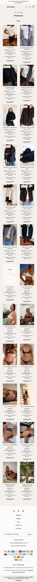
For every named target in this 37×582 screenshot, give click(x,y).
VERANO (18, 518)
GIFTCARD (18, 528)
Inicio (15, 12)
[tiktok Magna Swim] (23, 511)
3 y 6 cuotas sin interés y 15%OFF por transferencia (18, 2)
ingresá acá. (30, 570)
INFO (18, 522)
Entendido (18, 580)
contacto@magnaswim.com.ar (18, 543)
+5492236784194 (18, 540)
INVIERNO (18, 515)
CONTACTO (18, 525)
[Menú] (27, 7)
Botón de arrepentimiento (18, 572)
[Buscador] (30, 7)
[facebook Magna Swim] (18, 511)
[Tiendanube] (18, 565)
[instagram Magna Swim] (14, 511)
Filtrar (18, 21)
